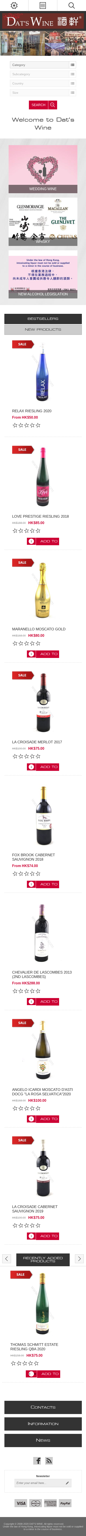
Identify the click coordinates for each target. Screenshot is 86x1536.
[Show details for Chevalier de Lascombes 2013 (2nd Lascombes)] (43, 933)
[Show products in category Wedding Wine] (43, 169)
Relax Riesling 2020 (31, 411)
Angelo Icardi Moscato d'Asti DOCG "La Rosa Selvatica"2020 (42, 1092)
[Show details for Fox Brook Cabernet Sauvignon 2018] (43, 815)
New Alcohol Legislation (43, 294)
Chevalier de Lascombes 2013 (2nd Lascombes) (42, 974)
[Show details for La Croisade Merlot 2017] (43, 702)
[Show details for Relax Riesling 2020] (43, 371)
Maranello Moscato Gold (38, 629)
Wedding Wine (43, 189)
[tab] (43, 319)
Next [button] (79, 1258)
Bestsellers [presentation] (43, 318)
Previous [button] (6, 1258)
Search (38, 105)
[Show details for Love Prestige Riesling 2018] (43, 477)
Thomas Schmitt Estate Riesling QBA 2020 (34, 1347)
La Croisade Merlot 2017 (37, 742)
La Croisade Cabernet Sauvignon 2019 (35, 1209)
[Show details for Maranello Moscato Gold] (43, 590)
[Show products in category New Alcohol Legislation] (43, 274)
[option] (43, 1326)
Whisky (43, 242)
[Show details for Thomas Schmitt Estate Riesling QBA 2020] (43, 1303)
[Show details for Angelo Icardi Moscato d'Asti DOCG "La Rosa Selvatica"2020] (43, 1050)
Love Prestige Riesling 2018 (40, 516)
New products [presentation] (43, 329)
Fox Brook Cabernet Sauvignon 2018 (33, 857)
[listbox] (43, 64)
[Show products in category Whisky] (43, 222)
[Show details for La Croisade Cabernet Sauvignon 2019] (43, 1167)
